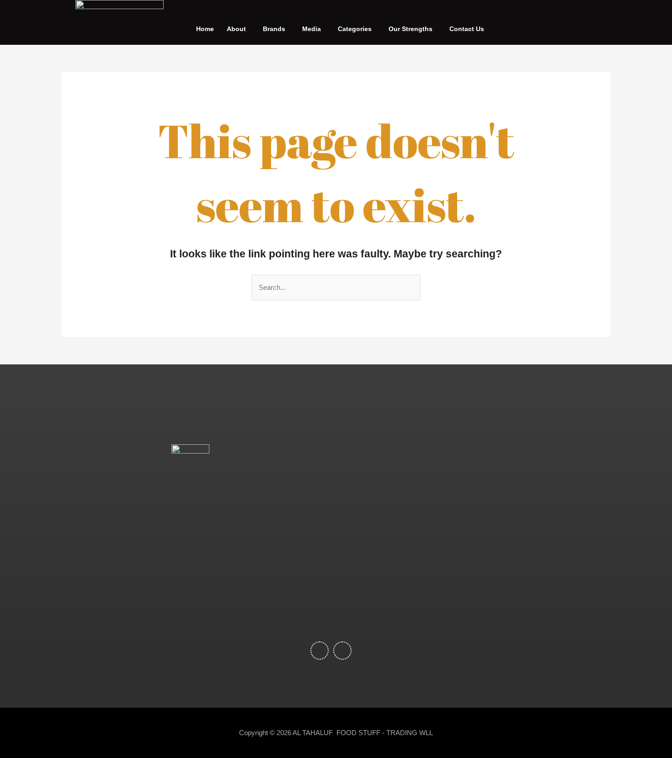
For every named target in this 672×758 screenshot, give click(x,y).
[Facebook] (548, 22)
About (236, 28)
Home (205, 28)
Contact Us (466, 28)
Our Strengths (410, 28)
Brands (274, 28)
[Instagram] (558, 22)
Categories (355, 28)
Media (311, 28)
